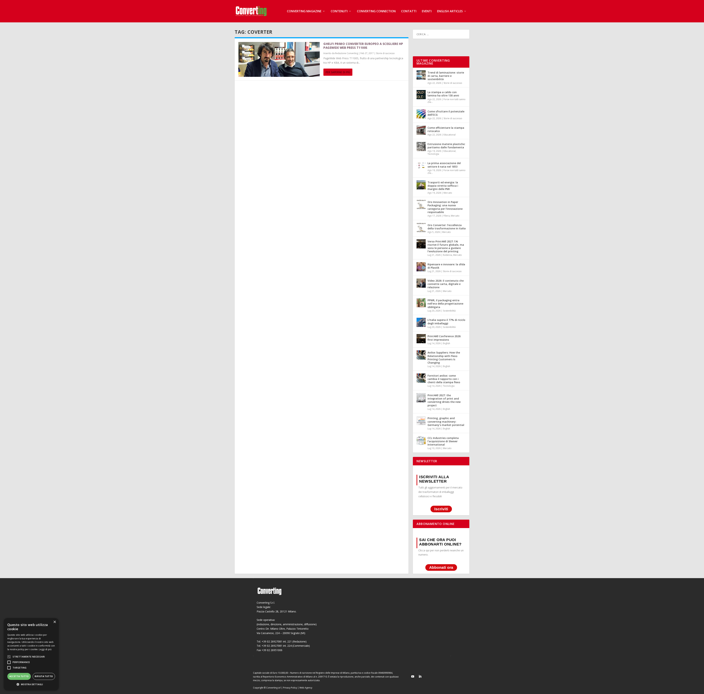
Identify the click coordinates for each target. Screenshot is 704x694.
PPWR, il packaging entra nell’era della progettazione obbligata (445, 304)
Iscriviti (441, 509)
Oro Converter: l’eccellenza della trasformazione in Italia (447, 226)
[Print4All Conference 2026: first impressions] (421, 338)
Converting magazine (304, 11)
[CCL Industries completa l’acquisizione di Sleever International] (421, 440)
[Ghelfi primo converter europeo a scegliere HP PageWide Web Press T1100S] (279, 59)
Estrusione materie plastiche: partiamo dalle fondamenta (446, 145)
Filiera (446, 215)
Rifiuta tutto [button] (44, 676)
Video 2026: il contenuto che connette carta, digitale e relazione (446, 284)
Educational (449, 134)
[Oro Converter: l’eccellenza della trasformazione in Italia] (421, 227)
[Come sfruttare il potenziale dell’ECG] (421, 113)
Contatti (408, 11)
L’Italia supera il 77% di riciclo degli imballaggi (446, 321)
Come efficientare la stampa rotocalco (446, 129)
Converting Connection (376, 11)
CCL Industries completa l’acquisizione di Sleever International (443, 441)
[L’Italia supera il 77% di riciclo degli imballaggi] (421, 322)
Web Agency (305, 687)
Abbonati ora (441, 567)
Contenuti (339, 11)
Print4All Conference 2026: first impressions (444, 337)
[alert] (31, 654)
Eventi (427, 11)
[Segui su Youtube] (413, 676)
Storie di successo (385, 53)
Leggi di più (45, 649)
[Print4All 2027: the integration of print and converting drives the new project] (421, 397)
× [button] (54, 622)
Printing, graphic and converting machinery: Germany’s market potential (446, 421)
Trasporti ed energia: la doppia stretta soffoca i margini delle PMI (443, 186)
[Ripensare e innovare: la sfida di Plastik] (421, 266)
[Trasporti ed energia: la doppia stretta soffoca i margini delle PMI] (421, 184)
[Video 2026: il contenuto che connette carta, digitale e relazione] (421, 283)
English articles (450, 11)
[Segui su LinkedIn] (420, 676)
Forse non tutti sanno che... (446, 101)
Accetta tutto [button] (19, 676)
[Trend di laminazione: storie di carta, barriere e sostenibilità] (421, 75)
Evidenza (447, 255)
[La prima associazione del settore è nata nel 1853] (421, 165)
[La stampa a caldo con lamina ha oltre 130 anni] (421, 94)
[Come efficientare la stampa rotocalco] (421, 130)
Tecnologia (433, 153)
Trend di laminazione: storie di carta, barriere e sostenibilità (446, 76)
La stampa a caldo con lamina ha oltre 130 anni (443, 93)
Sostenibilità (449, 310)
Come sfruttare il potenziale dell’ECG (446, 113)
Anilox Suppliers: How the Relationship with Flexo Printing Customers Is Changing (444, 357)
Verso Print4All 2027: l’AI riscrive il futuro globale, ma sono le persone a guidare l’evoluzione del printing (446, 246)
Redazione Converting (346, 53)
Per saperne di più (338, 72)
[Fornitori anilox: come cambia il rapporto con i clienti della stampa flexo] (421, 378)
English (446, 343)
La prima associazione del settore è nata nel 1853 (444, 164)
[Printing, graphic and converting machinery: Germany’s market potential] (421, 420)
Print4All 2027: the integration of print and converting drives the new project (444, 400)
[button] (31, 684)
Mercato (447, 192)
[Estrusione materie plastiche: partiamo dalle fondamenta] (421, 146)
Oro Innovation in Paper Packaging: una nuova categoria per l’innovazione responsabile (445, 207)
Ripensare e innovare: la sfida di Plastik (446, 266)
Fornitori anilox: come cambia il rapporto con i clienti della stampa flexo (444, 379)
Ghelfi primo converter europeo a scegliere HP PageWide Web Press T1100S (363, 46)
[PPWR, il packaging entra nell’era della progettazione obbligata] (421, 302)
